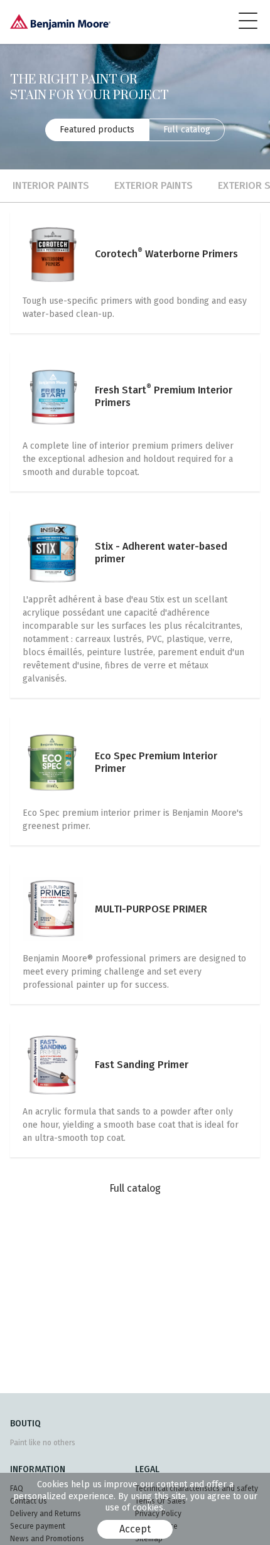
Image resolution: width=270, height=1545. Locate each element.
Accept (135, 1529)
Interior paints (51, 185)
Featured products (97, 129)
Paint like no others (42, 1442)
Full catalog (186, 129)
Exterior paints (153, 185)
